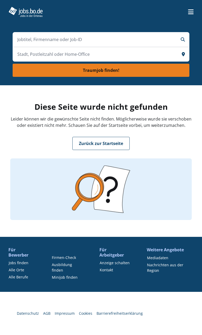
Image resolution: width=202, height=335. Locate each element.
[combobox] (95, 39)
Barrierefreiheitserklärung (120, 313)
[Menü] (191, 12)
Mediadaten (157, 257)
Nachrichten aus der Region (165, 267)
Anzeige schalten (115, 262)
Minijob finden (65, 277)
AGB (46, 313)
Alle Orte (16, 269)
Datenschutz (28, 313)
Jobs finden (18, 262)
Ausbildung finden (62, 267)
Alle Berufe (18, 276)
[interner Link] (25, 12)
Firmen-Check (64, 257)
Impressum (65, 313)
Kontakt (106, 269)
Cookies (85, 313)
